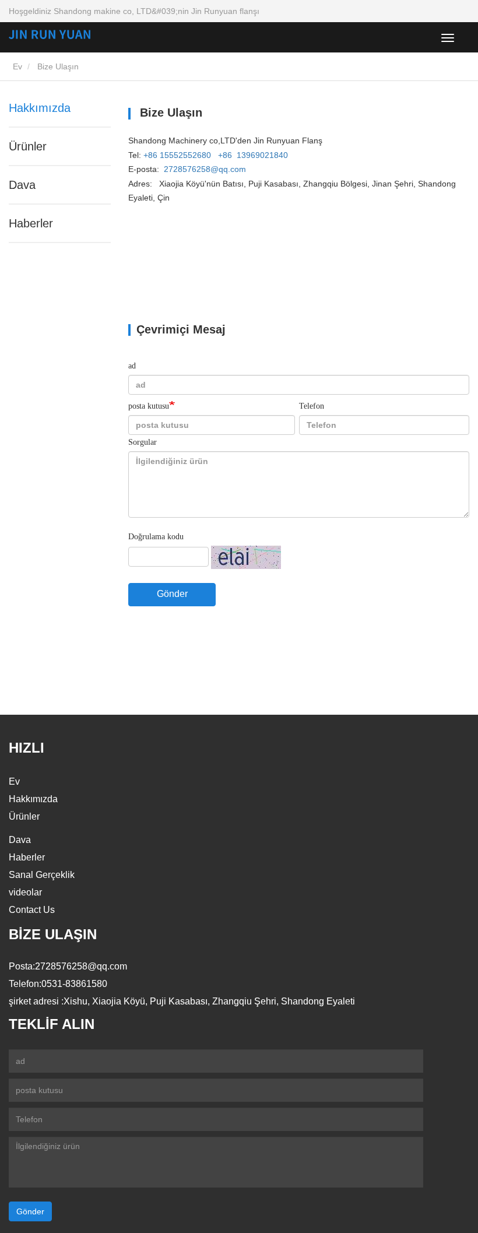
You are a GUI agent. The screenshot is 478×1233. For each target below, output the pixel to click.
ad (132, 365)
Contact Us (32, 910)
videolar (25, 892)
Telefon (311, 406)
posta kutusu (148, 406)
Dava (22, 184)
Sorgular (142, 442)
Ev (16, 66)
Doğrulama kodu (156, 536)
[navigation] (448, 38)
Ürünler (28, 146)
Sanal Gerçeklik (42, 875)
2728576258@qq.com (205, 169)
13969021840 (262, 155)
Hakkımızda (40, 107)
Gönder (172, 594)
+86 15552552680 (177, 155)
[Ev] (67, 34)
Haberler (31, 223)
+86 (225, 155)
